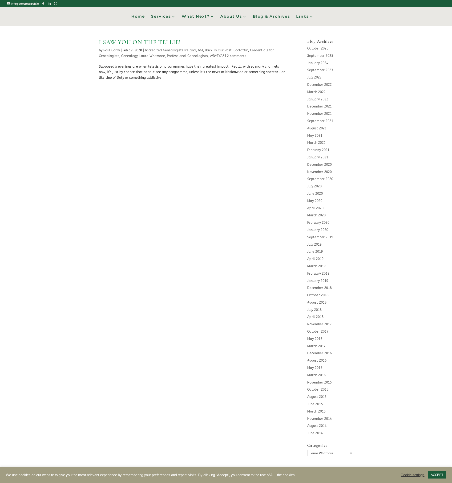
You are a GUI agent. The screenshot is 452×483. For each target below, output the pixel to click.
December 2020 (319, 165)
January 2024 (317, 63)
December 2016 (319, 353)
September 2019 (320, 237)
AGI (200, 50)
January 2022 (317, 99)
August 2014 (317, 426)
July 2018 (314, 310)
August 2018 (317, 303)
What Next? (196, 17)
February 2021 (318, 150)
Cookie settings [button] (412, 475)
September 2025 (320, 56)
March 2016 (316, 375)
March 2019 (316, 266)
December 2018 (319, 288)
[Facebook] (43, 3)
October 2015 (317, 390)
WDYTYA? (217, 56)
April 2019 (315, 259)
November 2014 (319, 419)
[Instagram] (55, 3)
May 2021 (314, 136)
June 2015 (315, 404)
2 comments (236, 56)
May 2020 (314, 201)
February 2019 (318, 274)
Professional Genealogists (187, 56)
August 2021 (317, 128)
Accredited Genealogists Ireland (170, 50)
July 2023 (314, 77)
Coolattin (241, 50)
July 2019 (314, 245)
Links (302, 17)
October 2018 (317, 295)
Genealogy (129, 56)
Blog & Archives (271, 17)
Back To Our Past (218, 50)
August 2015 (317, 397)
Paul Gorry (111, 50)
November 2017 (319, 324)
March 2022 (316, 92)
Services (161, 17)
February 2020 (318, 223)
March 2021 (316, 143)
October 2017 (317, 332)
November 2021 (319, 114)
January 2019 (317, 281)
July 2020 (314, 186)
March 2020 (316, 215)
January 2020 (317, 230)
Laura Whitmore (152, 56)
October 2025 (317, 48)
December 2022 (319, 85)
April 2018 (315, 317)
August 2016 (317, 361)
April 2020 (315, 208)
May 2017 (314, 339)
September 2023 (320, 70)
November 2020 (319, 172)
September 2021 (320, 121)
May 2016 (314, 368)
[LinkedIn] (49, 3)
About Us (231, 17)
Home (138, 17)
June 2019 (315, 252)
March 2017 (316, 346)
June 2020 (315, 194)
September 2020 (320, 179)
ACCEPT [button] (437, 475)
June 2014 (315, 433)
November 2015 (319, 382)
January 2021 (317, 157)
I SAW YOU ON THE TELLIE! (140, 42)
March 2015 (316, 411)
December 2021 (319, 106)
